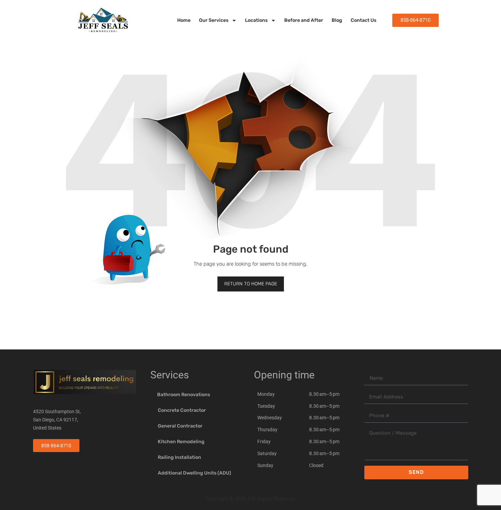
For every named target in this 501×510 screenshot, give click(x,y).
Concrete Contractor (182, 410)
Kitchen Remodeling (181, 442)
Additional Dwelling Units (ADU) (194, 473)
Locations (256, 20)
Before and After (303, 20)
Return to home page (250, 284)
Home (184, 20)
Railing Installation (179, 457)
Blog (337, 20)
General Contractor (180, 426)
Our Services (213, 20)
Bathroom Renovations (183, 394)
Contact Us (363, 20)
